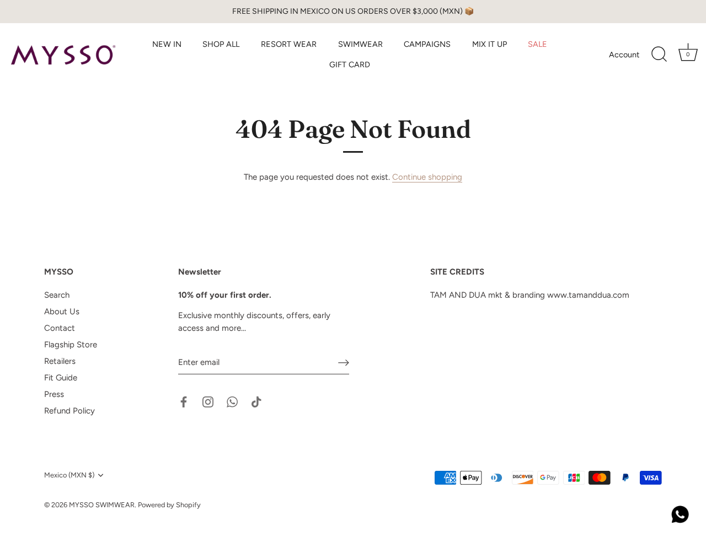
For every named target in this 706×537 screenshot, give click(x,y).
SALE (537, 44)
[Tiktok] (256, 401)
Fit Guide (60, 378)
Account (624, 55)
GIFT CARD (349, 64)
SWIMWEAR (360, 44)
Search (56, 295)
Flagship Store (70, 345)
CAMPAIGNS (427, 44)
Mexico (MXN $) (69, 475)
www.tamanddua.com (588, 295)
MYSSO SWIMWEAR (102, 505)
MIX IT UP (489, 44)
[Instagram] (207, 401)
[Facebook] (183, 401)
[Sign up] (343, 362)
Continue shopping (427, 177)
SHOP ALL (220, 44)
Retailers (60, 361)
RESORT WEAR (289, 44)
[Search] (659, 54)
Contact (59, 328)
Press (54, 394)
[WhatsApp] (232, 401)
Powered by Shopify (169, 505)
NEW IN (166, 44)
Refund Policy (69, 411)
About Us (61, 311)
